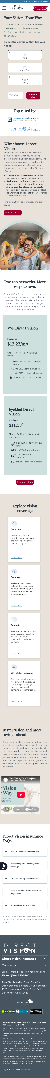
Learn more (16, 557)
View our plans (40, 7)
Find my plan (33, 95)
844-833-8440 (41, 1)
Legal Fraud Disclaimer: (15, 1069)
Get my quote (12, 212)
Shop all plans (25, 482)
